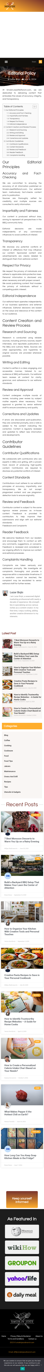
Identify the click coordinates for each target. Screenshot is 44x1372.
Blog (6, 735)
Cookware (8, 751)
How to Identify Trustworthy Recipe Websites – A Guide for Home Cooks (27, 697)
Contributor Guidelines (14, 141)
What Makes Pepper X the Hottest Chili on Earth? (17, 1113)
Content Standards (16, 147)
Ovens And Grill (10, 776)
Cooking (7, 745)
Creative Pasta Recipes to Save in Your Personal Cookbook (25, 683)
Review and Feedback (17, 149)
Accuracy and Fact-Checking (20, 113)
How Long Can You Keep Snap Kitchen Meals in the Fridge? (20, 1157)
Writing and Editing (16, 133)
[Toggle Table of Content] (33, 107)
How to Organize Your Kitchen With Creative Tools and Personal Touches (27, 669)
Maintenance (9, 771)
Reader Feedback (16, 152)
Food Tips (8, 761)
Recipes (7, 782)
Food (6, 756)
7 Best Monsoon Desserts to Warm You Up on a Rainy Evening (26, 642)
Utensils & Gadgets (12, 792)
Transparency (14, 118)
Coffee (7, 740)
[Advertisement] (22, 35)
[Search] (40, 61)
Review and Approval (17, 135)
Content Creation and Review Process (20, 127)
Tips (6, 787)
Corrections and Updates (18, 138)
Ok (23, 1369)
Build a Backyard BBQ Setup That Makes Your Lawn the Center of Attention (26, 656)
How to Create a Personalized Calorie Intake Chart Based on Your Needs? (27, 710)
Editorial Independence (18, 124)
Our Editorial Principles (14, 110)
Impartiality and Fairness (18, 116)
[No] (41, 1365)
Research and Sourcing (18, 130)
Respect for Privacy (16, 121)
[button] (6, 61)
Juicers (7, 766)
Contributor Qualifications (18, 144)
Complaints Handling (17, 155)
